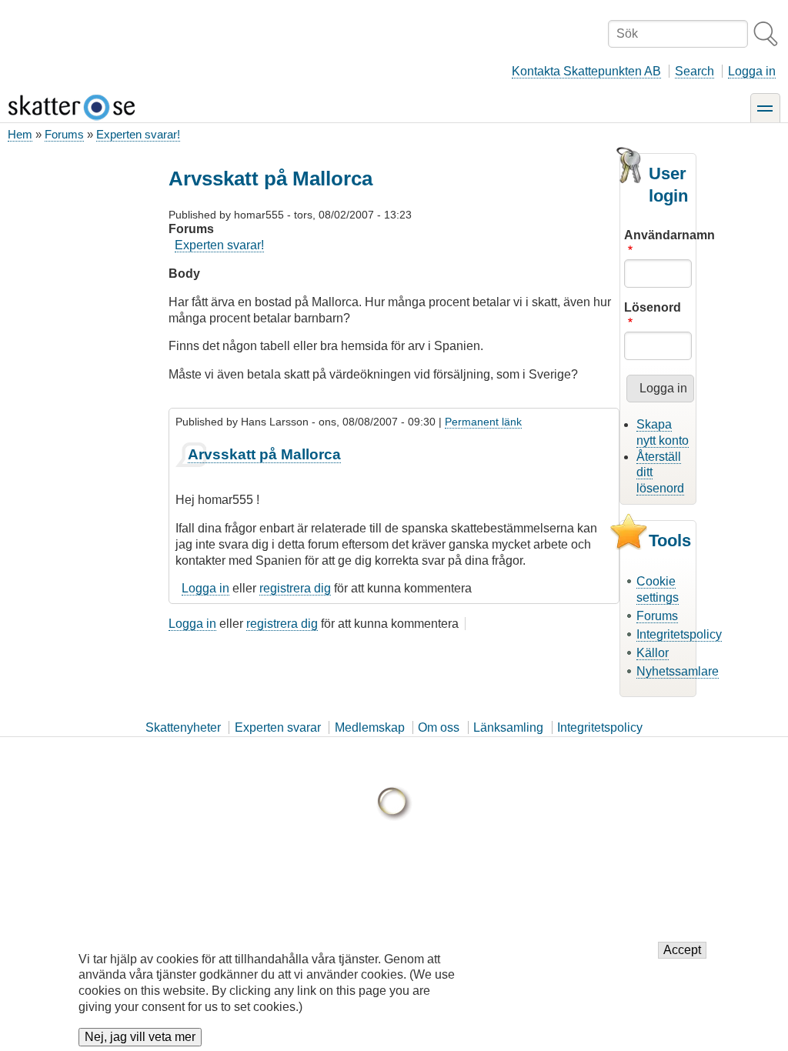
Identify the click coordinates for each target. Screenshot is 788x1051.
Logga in (752, 71)
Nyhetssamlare (677, 671)
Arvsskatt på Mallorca (264, 454)
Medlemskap (370, 727)
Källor (652, 652)
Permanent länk (483, 421)
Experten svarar (278, 727)
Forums (64, 134)
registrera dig (295, 588)
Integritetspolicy (679, 634)
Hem (20, 134)
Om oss (438, 727)
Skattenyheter (183, 727)
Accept (682, 949)
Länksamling (508, 727)
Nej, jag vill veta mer (140, 1036)
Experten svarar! (138, 134)
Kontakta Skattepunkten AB (586, 71)
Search (694, 71)
